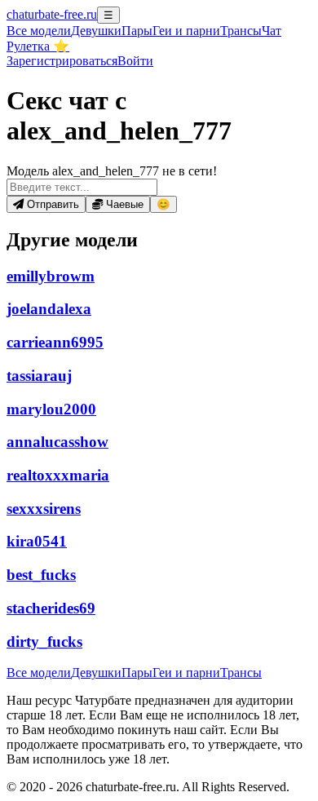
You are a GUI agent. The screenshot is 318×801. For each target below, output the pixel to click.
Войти (135, 61)
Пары (136, 31)
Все (39, 31)
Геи (186, 31)
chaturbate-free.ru (52, 14)
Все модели (39, 672)
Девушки (96, 31)
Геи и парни (186, 672)
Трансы (241, 31)
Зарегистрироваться (62, 61)
